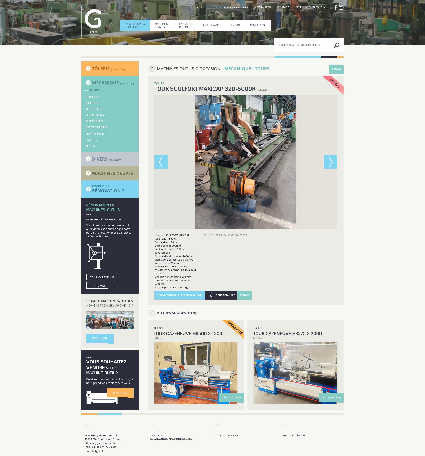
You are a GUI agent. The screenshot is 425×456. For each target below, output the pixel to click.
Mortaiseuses (95, 133)
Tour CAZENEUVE (102, 277)
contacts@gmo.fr (94, 451)
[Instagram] (341, 7)
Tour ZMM (97, 286)
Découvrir (100, 338)
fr (197, 7)
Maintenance (212, 25)
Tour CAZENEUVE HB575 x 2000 (287, 333)
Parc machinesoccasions (135, 25)
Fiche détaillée (225, 295)
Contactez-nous (227, 435)
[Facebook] (335, 7)
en (203, 7)
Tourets (91, 140)
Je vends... (120, 393)
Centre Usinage (96, 115)
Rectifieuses (93, 109)
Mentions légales (293, 435)
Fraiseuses (92, 97)
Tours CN (91, 103)
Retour (336, 69)
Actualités (263, 7)
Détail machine (232, 397)
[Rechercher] (337, 45)
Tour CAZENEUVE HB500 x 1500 (188, 333)
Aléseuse (91, 146)
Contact (283, 7)
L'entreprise (258, 25)
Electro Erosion (97, 127)
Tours (95, 90)
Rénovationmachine (185, 25)
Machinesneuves (161, 25)
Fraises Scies (94, 121)
